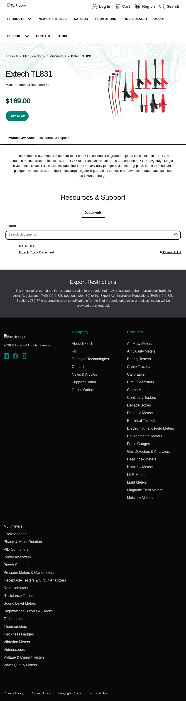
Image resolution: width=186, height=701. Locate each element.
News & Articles (53, 19)
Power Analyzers (17, 557)
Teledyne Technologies (90, 359)
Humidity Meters (140, 467)
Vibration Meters (17, 642)
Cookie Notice (41, 693)
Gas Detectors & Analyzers (148, 451)
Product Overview (21, 138)
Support (14, 36)
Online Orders (83, 390)
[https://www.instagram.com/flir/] (24, 356)
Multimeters (57, 56)
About (159, 19)
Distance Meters (140, 413)
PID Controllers (16, 549)
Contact (43, 36)
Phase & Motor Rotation (23, 542)
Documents (93, 212)
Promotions (105, 19)
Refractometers (16, 588)
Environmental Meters (144, 436)
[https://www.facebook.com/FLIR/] (15, 356)
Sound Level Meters (20, 603)
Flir (74, 351)
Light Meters (137, 482)
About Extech (82, 344)
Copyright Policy (69, 693)
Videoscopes (14, 650)
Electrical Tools (34, 56)
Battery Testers (139, 359)
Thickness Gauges (19, 634)
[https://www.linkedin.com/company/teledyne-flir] (6, 356)
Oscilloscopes (15, 534)
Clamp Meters (138, 390)
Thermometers (15, 626)
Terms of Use (97, 693)
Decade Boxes (139, 405)
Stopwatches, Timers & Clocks (28, 611)
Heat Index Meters (141, 459)
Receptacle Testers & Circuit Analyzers (35, 580)
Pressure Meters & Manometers (29, 572)
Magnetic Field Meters (145, 490)
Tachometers (14, 619)
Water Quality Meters (20, 665)
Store (63, 36)
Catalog (81, 19)
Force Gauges (138, 444)
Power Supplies (16, 565)
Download (171, 252)
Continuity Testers (141, 397)
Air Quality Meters (141, 351)
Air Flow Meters (139, 344)
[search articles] (177, 235)
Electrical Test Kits (142, 421)
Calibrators (136, 374)
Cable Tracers (138, 367)
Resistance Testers (19, 596)
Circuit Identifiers (140, 382)
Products (15, 19)
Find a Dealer (135, 19)
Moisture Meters (140, 498)
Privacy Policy (13, 693)
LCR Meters (136, 475)
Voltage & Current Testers (24, 657)
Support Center (84, 382)
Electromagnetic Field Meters (150, 428)
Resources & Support (54, 138)
